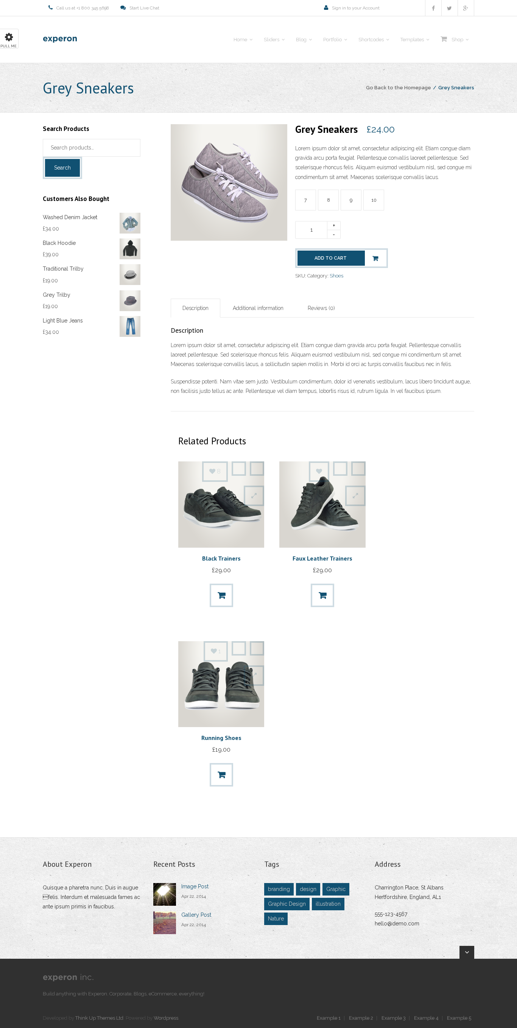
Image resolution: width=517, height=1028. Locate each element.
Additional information (258, 308)
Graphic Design (287, 904)
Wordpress (166, 1018)
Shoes (336, 276)
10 (374, 200)
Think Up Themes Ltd (99, 1018)
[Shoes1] (229, 239)
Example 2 (361, 1018)
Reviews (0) (321, 308)
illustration (328, 904)
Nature (276, 919)
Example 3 (394, 1018)
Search (62, 168)
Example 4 (426, 1018)
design (308, 889)
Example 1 (329, 1018)
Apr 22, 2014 (193, 896)
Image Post (195, 886)
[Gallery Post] (164, 922)
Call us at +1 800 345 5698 (82, 8)
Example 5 (459, 1018)
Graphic (336, 889)
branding (279, 889)
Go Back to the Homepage (398, 87)
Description (195, 308)
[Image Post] (164, 894)
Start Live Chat (144, 8)
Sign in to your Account (356, 8)
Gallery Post (196, 915)
